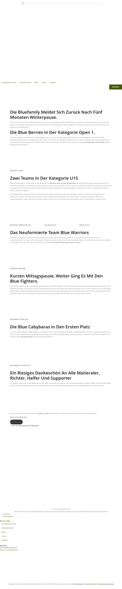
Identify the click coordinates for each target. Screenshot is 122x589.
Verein (44, 82)
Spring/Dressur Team (9, 82)
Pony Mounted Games (23, 426)
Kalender (53, 82)
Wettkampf (35, 426)
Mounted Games (25, 82)
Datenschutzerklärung (106, 584)
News (36, 82)
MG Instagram (8, 516)
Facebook (7, 514)
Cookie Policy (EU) (91, 584)
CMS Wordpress (78, 584)
